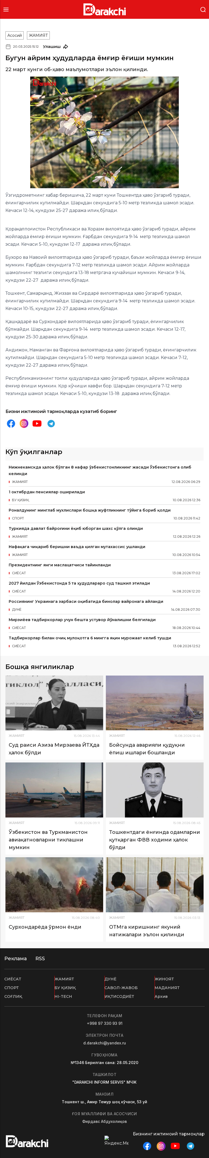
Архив (161, 996)
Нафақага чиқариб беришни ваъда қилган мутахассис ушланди (77, 546)
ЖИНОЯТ (164, 979)
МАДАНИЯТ (167, 987)
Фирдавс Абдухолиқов (104, 1121)
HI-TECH (63, 996)
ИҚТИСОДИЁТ (119, 996)
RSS (40, 959)
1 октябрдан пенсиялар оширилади (47, 492)
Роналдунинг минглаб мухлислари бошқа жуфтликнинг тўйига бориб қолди (90, 510)
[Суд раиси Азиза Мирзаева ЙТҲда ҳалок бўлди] (54, 703)
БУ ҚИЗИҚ (65, 987)
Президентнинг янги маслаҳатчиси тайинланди (60, 565)
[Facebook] (10, 423)
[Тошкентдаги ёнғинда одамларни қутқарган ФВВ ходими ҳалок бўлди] (155, 789)
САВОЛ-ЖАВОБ (121, 987)
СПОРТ (11, 987)
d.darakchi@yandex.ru (104, 1043)
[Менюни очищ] (6, 9)
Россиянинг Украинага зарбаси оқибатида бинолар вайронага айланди (86, 601)
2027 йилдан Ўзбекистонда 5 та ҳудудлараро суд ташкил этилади (79, 583)
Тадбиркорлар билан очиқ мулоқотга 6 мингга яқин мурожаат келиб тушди (90, 638)
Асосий (14, 35)
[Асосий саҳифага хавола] (104, 9)
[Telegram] (51, 423)
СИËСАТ (12, 979)
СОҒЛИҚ (13, 996)
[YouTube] (37, 423)
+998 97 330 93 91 (104, 1023)
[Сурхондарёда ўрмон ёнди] (54, 884)
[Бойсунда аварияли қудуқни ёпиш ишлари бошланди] (155, 703)
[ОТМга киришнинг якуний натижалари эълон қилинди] (155, 884)
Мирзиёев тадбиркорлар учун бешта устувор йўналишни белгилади (82, 619)
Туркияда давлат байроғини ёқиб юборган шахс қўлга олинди (76, 528)
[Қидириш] (203, 9)
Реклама (15, 959)
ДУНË (110, 979)
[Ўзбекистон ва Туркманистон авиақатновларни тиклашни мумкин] (54, 789)
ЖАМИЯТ (38, 35)
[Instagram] (24, 423)
